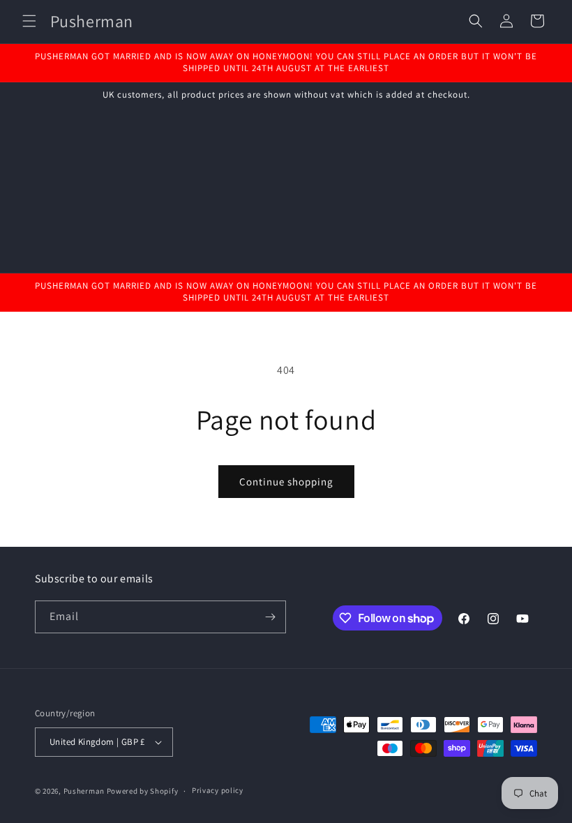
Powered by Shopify (143, 791)
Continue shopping (286, 481)
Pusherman (84, 791)
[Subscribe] (270, 617)
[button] (29, 21)
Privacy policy (217, 790)
